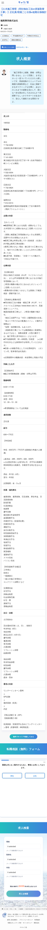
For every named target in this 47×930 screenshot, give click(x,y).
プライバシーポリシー (26, 920)
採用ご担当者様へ (12, 920)
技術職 (6, 25)
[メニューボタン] (2, 3)
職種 (8, 841)
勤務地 (8, 854)
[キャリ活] (23, 3)
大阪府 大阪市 (8, 29)
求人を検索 (23, 893)
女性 (35, 776)
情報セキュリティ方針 (14, 923)
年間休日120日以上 (33, 36)
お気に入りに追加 (9, 47)
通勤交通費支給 (16, 40)
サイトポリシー (27, 923)
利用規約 (37, 920)
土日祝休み (5, 36)
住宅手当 (5, 40)
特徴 (8, 867)
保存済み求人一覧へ (22, 47)
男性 (12, 776)
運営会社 (36, 923)
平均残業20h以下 (18, 36)
